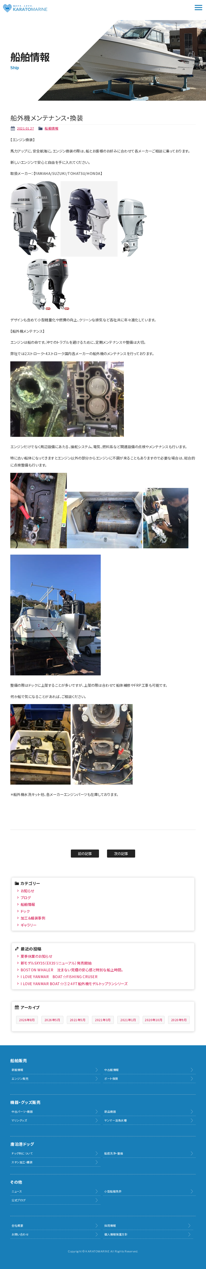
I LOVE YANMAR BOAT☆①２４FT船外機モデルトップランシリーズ (74, 983)
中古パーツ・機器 (22, 1111)
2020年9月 (179, 1020)
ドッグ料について (22, 1153)
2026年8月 (27, 1020)
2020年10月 (153, 1020)
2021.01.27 (25, 128)
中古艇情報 (111, 1070)
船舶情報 (51, 128)
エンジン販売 (20, 1078)
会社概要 (17, 1225)
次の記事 (121, 853)
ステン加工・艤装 (22, 1162)
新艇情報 (17, 1070)
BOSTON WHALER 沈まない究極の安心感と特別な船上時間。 (72, 969)
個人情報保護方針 (115, 1234)
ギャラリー (29, 924)
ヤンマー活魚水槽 (115, 1120)
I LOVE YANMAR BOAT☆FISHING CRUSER (59, 976)
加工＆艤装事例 (33, 917)
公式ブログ (19, 1200)
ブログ (26, 897)
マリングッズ (19, 1120)
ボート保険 (111, 1078)
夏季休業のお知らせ (36, 956)
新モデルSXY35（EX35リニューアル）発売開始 (56, 962)
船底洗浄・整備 (113, 1153)
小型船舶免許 (113, 1191)
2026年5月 (52, 1020)
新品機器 (110, 1111)
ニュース (17, 1191)
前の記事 (85, 853)
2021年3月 (103, 1020)
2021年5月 (78, 1020)
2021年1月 (128, 1020)
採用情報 (110, 1225)
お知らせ (27, 890)
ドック (25, 911)
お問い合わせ (20, 1234)
